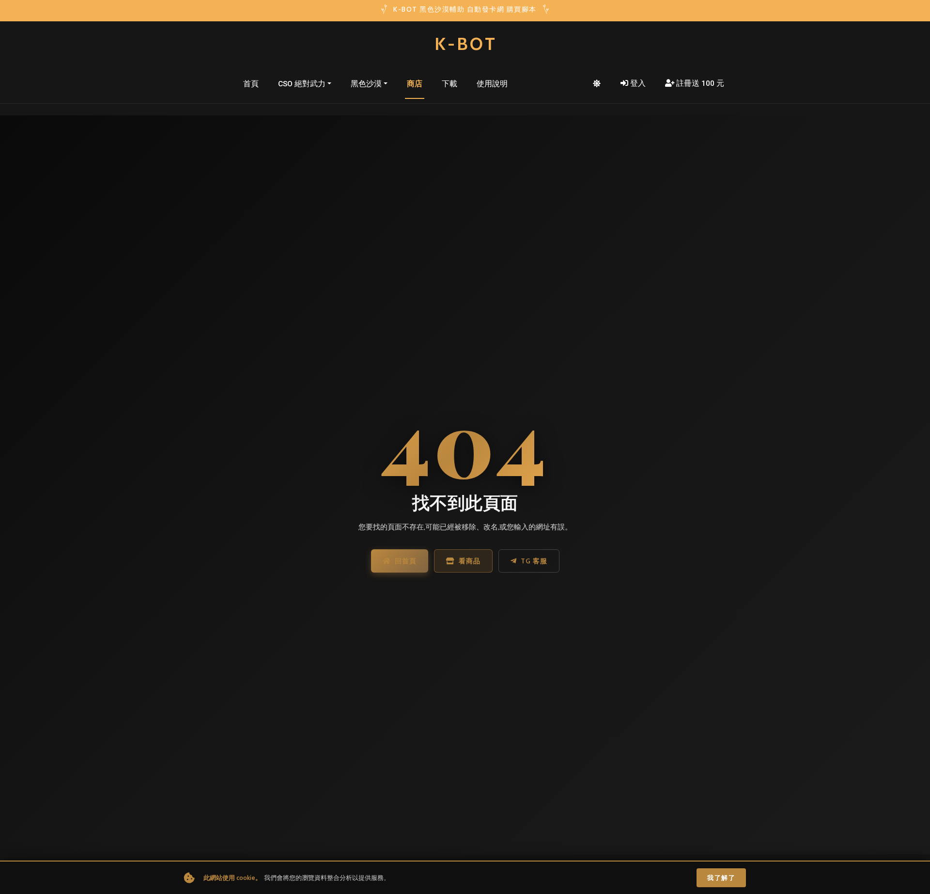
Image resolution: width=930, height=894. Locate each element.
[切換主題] (597, 84)
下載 (449, 84)
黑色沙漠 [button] (366, 84)
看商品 (469, 561)
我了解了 (721, 877)
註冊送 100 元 (700, 83)
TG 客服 (534, 561)
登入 (638, 83)
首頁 (251, 84)
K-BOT (465, 43)
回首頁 (406, 561)
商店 (414, 84)
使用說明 (492, 84)
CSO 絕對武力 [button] (302, 84)
